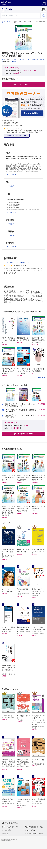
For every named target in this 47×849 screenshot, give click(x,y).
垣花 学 (4, 59)
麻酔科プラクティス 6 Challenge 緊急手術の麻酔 (20, 416)
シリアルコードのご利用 (34, 833)
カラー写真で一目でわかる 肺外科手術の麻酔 (21, 411)
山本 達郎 (13, 59)
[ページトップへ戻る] (44, 846)
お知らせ (5, 833)
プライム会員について (10, 827)
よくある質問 (6, 830)
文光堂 (14, 62)
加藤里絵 (35, 59)
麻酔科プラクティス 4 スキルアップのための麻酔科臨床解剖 (20, 405)
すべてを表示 (38, 377)
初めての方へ (30, 830)
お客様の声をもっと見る (15, 135)
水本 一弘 (21, 59)
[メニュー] (44, 3)
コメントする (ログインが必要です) (16, 262)
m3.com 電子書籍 (6, 22)
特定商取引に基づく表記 (34, 827)
